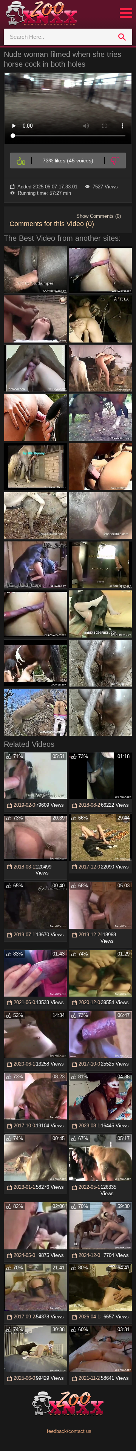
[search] (122, 37)
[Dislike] (115, 160)
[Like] (20, 160)
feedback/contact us (69, 1431)
